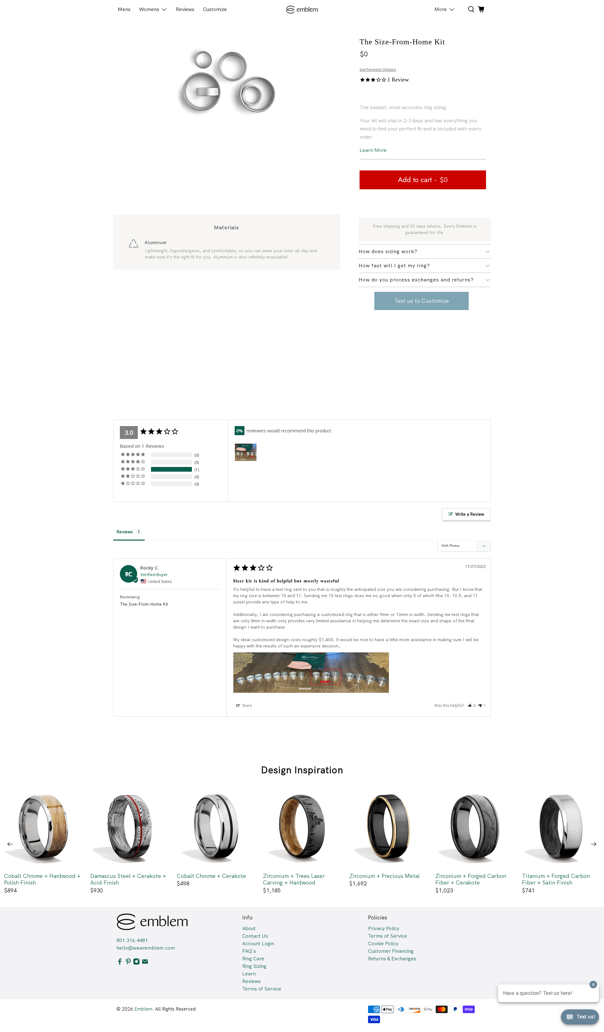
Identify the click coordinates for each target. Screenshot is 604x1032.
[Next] (594, 844)
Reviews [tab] (124, 532)
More (440, 9)
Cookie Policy (383, 943)
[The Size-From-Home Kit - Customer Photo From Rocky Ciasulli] (245, 452)
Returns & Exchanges (392, 958)
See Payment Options (378, 69)
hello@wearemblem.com (145, 948)
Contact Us (255, 936)
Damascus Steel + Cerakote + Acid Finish (128, 879)
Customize (215, 9)
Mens (124, 9)
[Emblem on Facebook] (119, 963)
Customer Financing (391, 951)
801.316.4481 (132, 940)
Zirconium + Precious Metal (384, 875)
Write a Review (469, 514)
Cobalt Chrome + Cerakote (211, 875)
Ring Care (253, 958)
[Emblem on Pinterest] (128, 963)
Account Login (258, 943)
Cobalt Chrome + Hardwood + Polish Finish (42, 879)
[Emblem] (302, 10)
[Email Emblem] (145, 963)
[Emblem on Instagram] (136, 963)
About (249, 928)
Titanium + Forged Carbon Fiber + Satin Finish (556, 879)
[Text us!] (580, 1019)
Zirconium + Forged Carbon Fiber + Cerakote (470, 879)
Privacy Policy (383, 928)
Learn (249, 973)
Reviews (185, 9)
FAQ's (249, 951)
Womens (149, 9)
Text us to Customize (421, 300)
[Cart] (481, 9)
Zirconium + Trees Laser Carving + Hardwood (294, 879)
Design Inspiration (302, 770)
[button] (471, 705)
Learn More (373, 150)
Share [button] (246, 705)
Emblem (143, 1009)
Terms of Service (261, 988)
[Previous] (10, 844)
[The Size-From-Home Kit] (226, 81)
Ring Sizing (254, 966)
